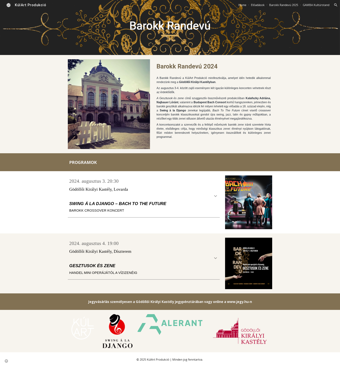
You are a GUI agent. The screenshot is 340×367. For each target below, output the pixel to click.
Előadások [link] (258, 5)
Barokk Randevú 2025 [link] (283, 5)
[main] (170, 27)
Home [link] (242, 5)
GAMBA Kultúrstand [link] (316, 5)
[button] (336, 5)
